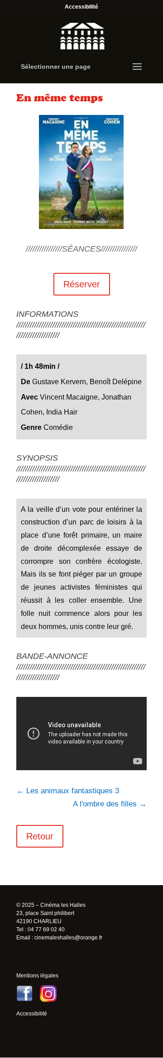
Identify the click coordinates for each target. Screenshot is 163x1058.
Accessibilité (81, 7)
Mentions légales (37, 975)
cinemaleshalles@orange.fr (68, 937)
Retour (39, 836)
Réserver (81, 284)
